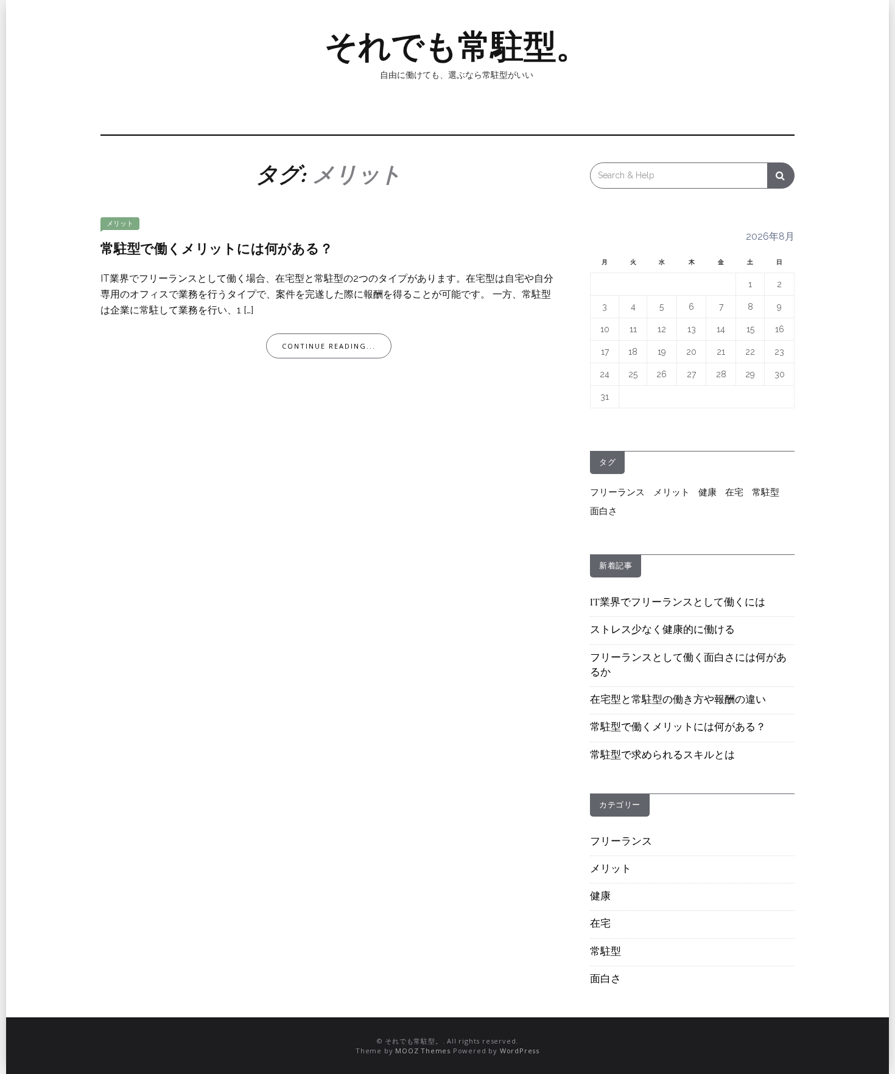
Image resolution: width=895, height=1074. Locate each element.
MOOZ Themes (423, 1050)
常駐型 (765, 492)
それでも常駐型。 (457, 46)
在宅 (734, 492)
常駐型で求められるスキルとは (662, 756)
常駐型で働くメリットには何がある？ (216, 250)
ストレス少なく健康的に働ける (662, 630)
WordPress (519, 1050)
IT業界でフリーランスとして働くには (677, 603)
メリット (120, 224)
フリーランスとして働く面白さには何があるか (688, 665)
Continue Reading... (329, 345)
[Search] (781, 175)
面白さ (603, 511)
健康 (707, 492)
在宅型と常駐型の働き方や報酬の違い (678, 700)
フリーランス (617, 492)
